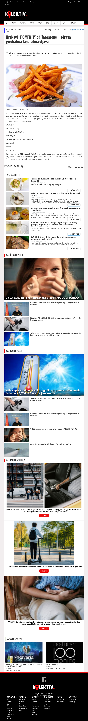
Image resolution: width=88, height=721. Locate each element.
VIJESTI (14, 23)
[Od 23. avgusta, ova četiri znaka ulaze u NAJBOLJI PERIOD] (44, 279)
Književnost (23, 708)
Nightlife (22, 699)
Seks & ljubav (11, 719)
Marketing (31, 2)
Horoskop (72, 702)
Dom (7, 32)
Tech (8, 706)
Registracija (72, 2)
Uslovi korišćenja (22, 2)
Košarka (34, 702)
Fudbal (34, 699)
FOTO (47, 23)
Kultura (21, 702)
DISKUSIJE (15, 460)
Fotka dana (60, 699)
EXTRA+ (65, 23)
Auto (8, 717)
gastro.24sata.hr (78, 30)
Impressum (38, 2)
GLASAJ (44, 516)
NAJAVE (73, 23)
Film (20, 710)
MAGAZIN (23, 23)
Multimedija (72, 699)
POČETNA (9, 29)
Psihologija (10, 710)
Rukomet (35, 708)
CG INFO (56, 23)
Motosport (35, 706)
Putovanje (10, 715)
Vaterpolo (35, 710)
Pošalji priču (12, 2)
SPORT (40, 23)
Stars (8, 699)
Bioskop (21, 704)
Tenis (33, 704)
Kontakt (7, 4)
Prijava (80, 2)
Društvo (46, 699)
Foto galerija (60, 702)
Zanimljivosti (23, 706)
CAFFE (32, 23)
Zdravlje (9, 708)
